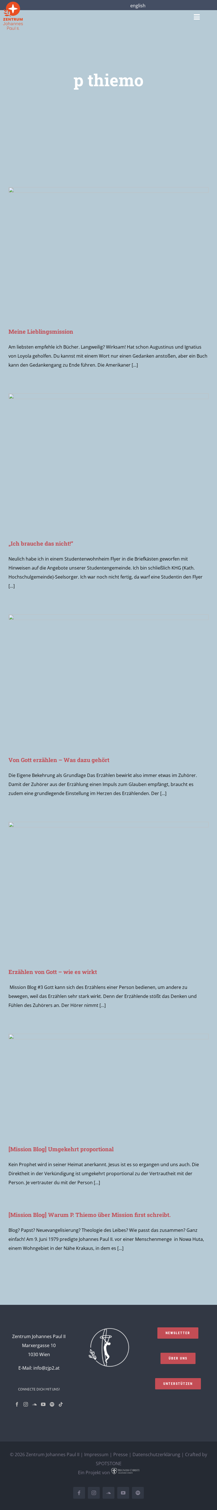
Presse (120, 1454)
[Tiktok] (60, 1404)
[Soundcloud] (34, 1404)
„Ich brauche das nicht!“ (40, 543)
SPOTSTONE (108, 1463)
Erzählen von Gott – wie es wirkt (52, 971)
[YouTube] (43, 1404)
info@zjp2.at (46, 1368)
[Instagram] (25, 1404)
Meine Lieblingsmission (40, 331)
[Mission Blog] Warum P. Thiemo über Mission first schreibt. (89, 1214)
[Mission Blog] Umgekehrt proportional (61, 1149)
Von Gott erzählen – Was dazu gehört (58, 759)
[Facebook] (17, 1404)
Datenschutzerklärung (156, 1454)
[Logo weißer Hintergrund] (13, 4)
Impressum (96, 1454)
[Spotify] (52, 1404)
